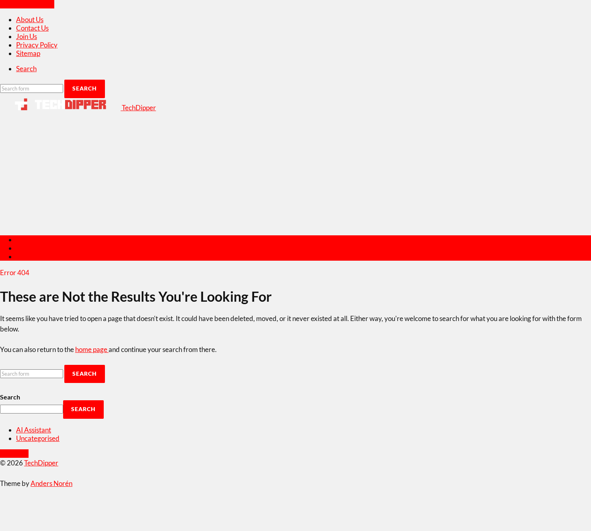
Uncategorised (38, 438)
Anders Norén (51, 483)
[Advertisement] (295, 172)
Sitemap (28, 53)
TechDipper (41, 463)
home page (92, 349)
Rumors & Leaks (40, 256)
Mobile (26, 248)
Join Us (26, 36)
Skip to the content (27, 4)
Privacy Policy (36, 45)
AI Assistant (33, 430)
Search (10, 397)
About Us (29, 19)
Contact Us (32, 28)
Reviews (28, 239)
